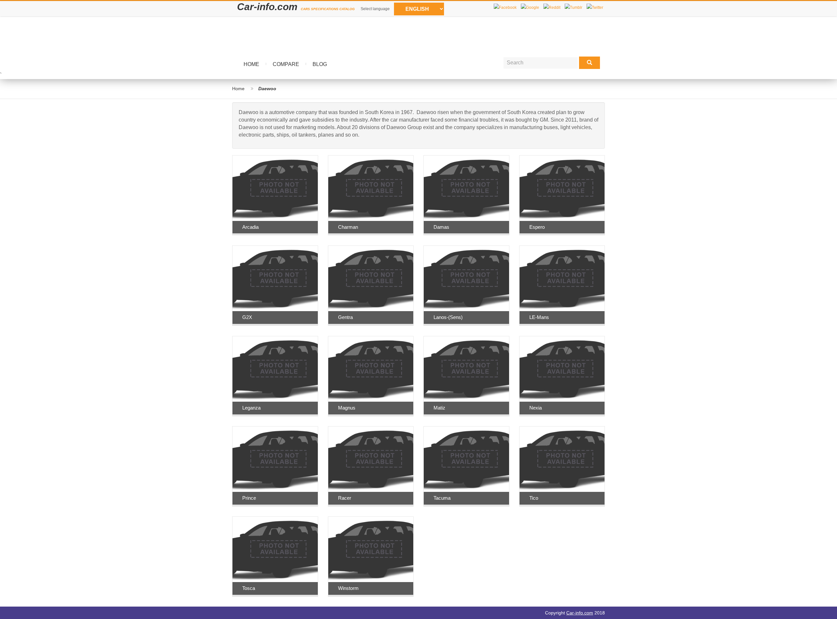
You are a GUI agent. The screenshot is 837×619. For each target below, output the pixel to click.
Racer (344, 498)
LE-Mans (539, 317)
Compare (286, 64)
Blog (320, 64)
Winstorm (348, 588)
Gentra (345, 317)
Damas (441, 227)
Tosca (248, 588)
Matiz (439, 407)
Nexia (535, 407)
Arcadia (250, 227)
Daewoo (267, 88)
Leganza (251, 407)
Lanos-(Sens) (448, 317)
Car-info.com (579, 612)
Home (251, 64)
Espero (537, 227)
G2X (247, 317)
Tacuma (442, 498)
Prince (249, 498)
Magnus (346, 407)
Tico (533, 498)
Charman (348, 227)
